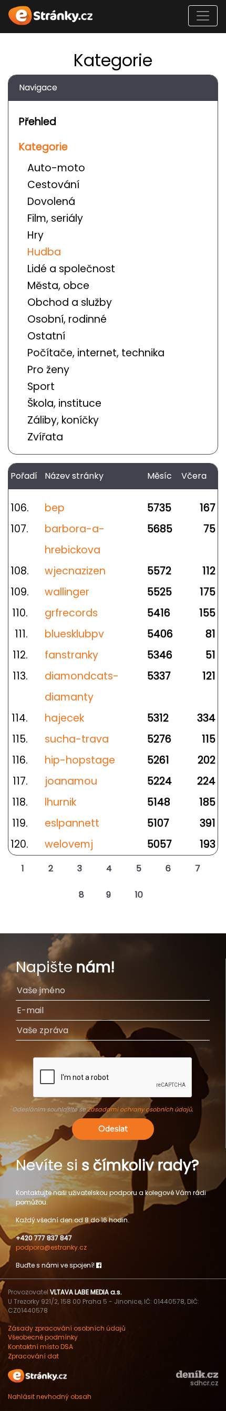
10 (139, 895)
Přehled (37, 122)
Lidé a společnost (71, 269)
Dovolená (51, 201)
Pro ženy (48, 370)
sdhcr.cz (204, 1382)
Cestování (53, 185)
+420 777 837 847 (44, 1237)
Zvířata (45, 437)
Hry (35, 235)
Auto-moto (56, 168)
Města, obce (58, 286)
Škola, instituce (64, 403)
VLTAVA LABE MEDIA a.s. (86, 1292)
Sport (41, 386)
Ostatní (46, 336)
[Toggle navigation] (203, 15)
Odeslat (113, 1129)
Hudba (44, 252)
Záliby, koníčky (63, 420)
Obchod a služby (69, 302)
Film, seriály (55, 218)
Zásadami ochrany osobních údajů (139, 1109)
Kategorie (43, 147)
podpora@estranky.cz (51, 1247)
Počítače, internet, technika (96, 353)
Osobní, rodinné (67, 319)
